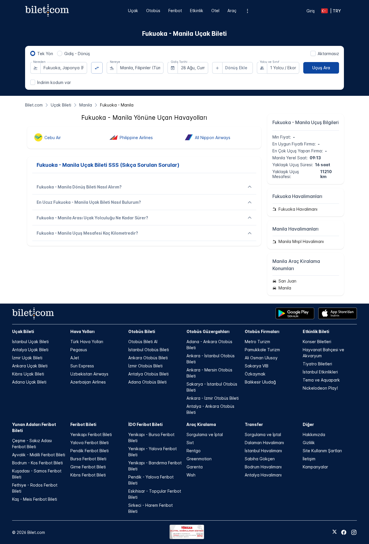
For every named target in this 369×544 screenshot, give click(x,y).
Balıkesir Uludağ (260, 382)
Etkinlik (196, 10)
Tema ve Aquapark (321, 379)
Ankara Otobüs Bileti (148, 357)
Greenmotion (199, 458)
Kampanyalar (315, 466)
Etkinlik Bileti (316, 331)
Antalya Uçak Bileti (30, 349)
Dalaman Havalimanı (264, 442)
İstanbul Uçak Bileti (30, 341)
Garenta (195, 466)
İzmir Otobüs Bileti (145, 365)
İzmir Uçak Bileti (27, 357)
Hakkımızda (314, 434)
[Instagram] (354, 532)
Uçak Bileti (23, 331)
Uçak (133, 10)
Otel (215, 10)
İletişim (309, 458)
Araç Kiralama (201, 424)
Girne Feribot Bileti (88, 466)
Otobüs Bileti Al (142, 341)
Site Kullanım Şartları (322, 450)
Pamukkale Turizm (262, 349)
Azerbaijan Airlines (88, 382)
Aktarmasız (328, 53)
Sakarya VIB (256, 365)
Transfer (254, 424)
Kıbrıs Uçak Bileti (28, 373)
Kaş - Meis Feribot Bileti (34, 499)
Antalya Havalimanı (263, 474)
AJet (74, 357)
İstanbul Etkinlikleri (320, 371)
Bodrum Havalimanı (263, 466)
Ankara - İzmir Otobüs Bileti (213, 398)
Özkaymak (255, 373)
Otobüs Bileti (141, 331)
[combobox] (63, 68)
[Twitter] (334, 532)
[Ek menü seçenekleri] (247, 11)
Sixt (190, 442)
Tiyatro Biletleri (317, 363)
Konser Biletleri (317, 341)
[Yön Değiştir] (97, 68)
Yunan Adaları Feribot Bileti (34, 427)
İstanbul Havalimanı (263, 450)
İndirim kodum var (54, 82)
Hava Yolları (82, 331)
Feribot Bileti (83, 424)
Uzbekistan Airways (89, 373)
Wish (191, 474)
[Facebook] (344, 532)
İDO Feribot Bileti (145, 424)
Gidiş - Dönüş (77, 53)
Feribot (175, 10)
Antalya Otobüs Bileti (148, 373)
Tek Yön (45, 53)
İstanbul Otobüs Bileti (148, 349)
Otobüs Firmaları (262, 331)
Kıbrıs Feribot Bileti (88, 474)
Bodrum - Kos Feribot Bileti (37, 462)
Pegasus (78, 349)
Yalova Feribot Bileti (89, 442)
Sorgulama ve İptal (205, 434)
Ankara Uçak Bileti (30, 365)
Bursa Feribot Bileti (88, 458)
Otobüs (153, 10)
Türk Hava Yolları (86, 341)
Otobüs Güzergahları (208, 331)
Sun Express (82, 365)
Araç (231, 10)
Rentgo (194, 450)
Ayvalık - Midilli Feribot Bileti (38, 454)
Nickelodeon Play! (320, 388)
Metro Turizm (257, 341)
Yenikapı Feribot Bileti (91, 434)
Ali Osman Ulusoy (261, 357)
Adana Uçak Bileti (29, 382)
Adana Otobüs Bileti (147, 382)
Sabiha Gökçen (260, 458)
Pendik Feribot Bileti (89, 450)
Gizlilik (309, 442)
